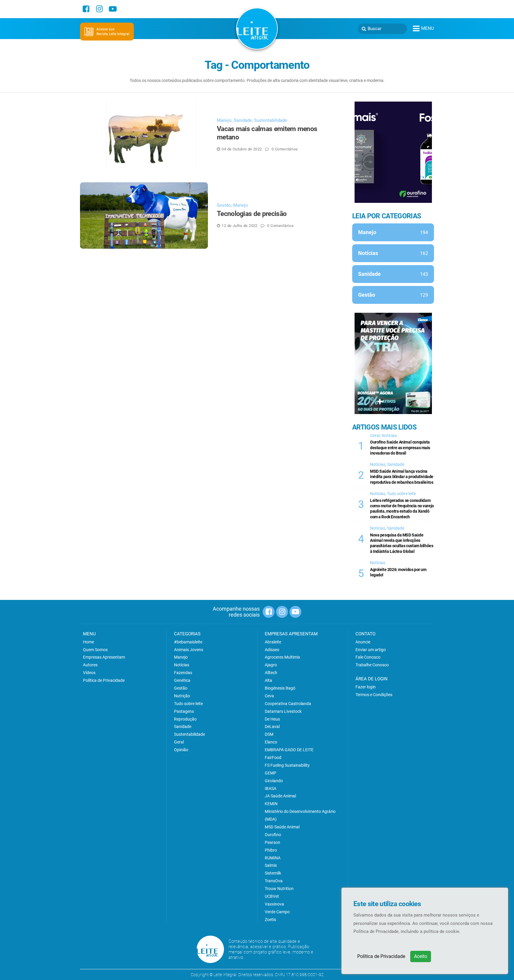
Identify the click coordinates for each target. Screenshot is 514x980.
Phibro (271, 850)
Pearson (272, 842)
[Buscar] (363, 29)
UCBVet (272, 896)
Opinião (181, 749)
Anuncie (362, 642)
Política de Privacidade (381, 956)
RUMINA (272, 857)
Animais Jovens (188, 649)
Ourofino (273, 834)
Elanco (271, 742)
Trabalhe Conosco (372, 664)
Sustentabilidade (270, 120)
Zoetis (270, 919)
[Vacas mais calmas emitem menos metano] (144, 135)
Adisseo (272, 649)
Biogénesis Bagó (280, 688)
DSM (269, 734)
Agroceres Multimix (282, 657)
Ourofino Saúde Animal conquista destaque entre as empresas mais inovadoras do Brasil (400, 447)
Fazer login (365, 687)
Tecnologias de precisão (251, 214)
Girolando (274, 780)
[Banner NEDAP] (393, 152)
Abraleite (273, 642)
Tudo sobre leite (401, 493)
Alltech (271, 672)
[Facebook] (86, 9)
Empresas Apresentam (104, 657)
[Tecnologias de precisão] (144, 215)
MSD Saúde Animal (282, 827)
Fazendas (183, 672)
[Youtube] (113, 9)
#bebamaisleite (188, 642)
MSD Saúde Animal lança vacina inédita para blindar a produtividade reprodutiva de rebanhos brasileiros (401, 477)
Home (88, 642)
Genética (182, 680)
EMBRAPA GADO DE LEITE (289, 749)
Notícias (389, 435)
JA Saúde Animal (280, 796)
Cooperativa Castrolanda (288, 703)
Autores (90, 664)
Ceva (269, 695)
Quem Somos (95, 649)
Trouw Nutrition (279, 888)
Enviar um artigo (370, 649)
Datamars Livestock (283, 711)
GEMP (270, 773)
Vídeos (89, 672)
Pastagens (184, 711)
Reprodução (185, 719)
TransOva (274, 880)
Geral (375, 435)
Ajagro (271, 664)
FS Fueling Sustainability (287, 765)
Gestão (224, 205)
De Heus (272, 719)
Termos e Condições (373, 694)
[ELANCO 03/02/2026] (393, 363)
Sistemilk (273, 873)
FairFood (273, 757)
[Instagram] (99, 9)
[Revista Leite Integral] (257, 28)
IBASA (270, 788)
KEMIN (271, 803)
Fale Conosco (367, 657)
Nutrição (182, 695)
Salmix (271, 865)
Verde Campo (277, 911)
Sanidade (243, 120)
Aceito (420, 956)
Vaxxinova (274, 904)
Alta (268, 680)
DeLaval (272, 726)
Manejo (224, 120)
